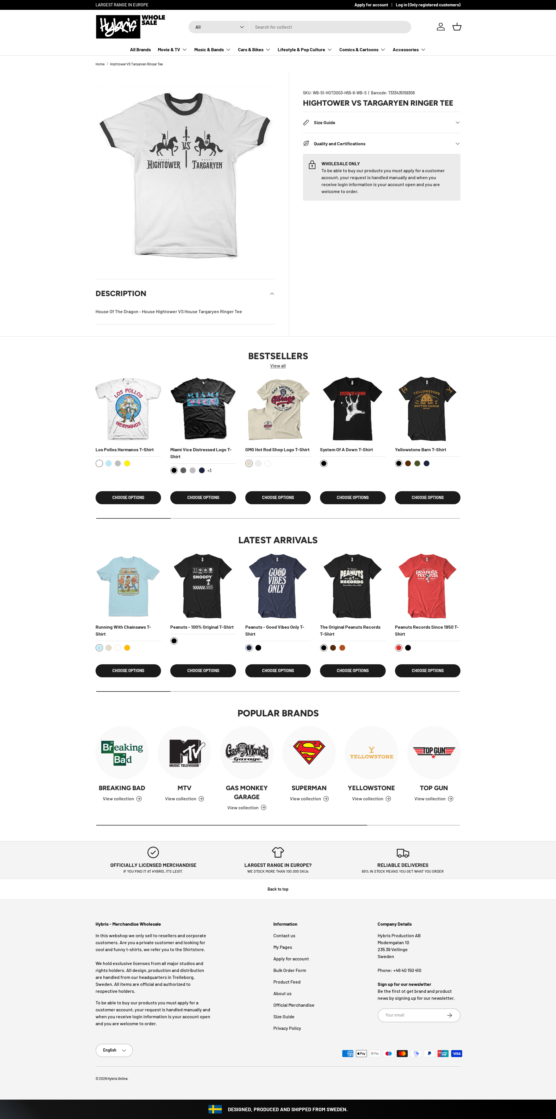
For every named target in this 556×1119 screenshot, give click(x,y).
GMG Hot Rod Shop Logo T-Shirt (277, 449)
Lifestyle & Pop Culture (301, 49)
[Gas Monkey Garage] (247, 753)
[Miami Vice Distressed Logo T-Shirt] (203, 408)
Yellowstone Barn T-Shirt (420, 449)
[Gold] (127, 648)
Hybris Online (117, 1078)
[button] (457, 26)
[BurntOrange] (342, 648)
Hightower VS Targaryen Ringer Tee (136, 64)
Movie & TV (169, 49)
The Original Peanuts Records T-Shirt (350, 630)
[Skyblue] (108, 463)
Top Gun (434, 788)
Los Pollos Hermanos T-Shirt (125, 449)
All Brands (140, 49)
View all (278, 365)
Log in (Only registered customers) (428, 4)
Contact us (284, 935)
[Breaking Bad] (122, 753)
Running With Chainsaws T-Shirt (123, 630)
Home (100, 64)
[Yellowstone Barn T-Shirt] (427, 408)
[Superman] (309, 753)
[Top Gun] (434, 753)
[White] (267, 463)
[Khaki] (108, 648)
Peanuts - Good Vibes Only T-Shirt (274, 630)
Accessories (406, 49)
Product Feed (287, 981)
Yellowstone (371, 788)
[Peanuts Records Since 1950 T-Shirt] (427, 586)
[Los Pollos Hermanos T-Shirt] (128, 408)
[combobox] (300, 27)
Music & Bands (209, 49)
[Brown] (408, 463)
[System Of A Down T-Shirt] (352, 408)
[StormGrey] (258, 463)
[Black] (258, 648)
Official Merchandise (293, 1005)
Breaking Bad (122, 788)
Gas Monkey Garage (247, 792)
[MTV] (184, 753)
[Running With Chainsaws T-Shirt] (128, 586)
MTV (184, 788)
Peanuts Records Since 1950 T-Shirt (427, 630)
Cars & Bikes (251, 49)
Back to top (278, 889)
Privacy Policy (287, 1028)
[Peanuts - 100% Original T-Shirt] (203, 586)
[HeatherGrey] (118, 463)
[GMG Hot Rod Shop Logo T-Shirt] (278, 408)
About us (282, 993)
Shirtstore (193, 949)
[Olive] (417, 463)
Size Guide (284, 1016)
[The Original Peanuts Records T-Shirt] (352, 586)
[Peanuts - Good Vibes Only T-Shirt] (278, 586)
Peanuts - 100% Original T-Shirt (202, 627)
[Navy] (202, 470)
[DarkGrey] (183, 470)
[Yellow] (127, 463)
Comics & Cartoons (358, 49)
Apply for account (371, 4)
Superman (309, 788)
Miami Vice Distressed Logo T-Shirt (201, 453)
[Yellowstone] (371, 753)
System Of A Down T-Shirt (346, 449)
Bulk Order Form (289, 970)
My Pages (282, 947)
